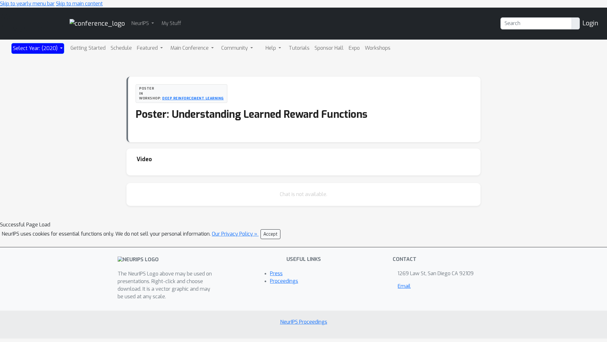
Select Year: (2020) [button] (36, 48)
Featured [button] (148, 48)
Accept (270, 234)
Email (404, 286)
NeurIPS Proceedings (303, 322)
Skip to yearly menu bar (27, 3)
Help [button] (271, 48)
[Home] (97, 23)
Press (276, 273)
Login (590, 23)
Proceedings (284, 281)
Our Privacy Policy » (235, 234)
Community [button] (235, 48)
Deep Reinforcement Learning (193, 98)
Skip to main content (79, 3)
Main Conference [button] (190, 48)
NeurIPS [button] (140, 23)
